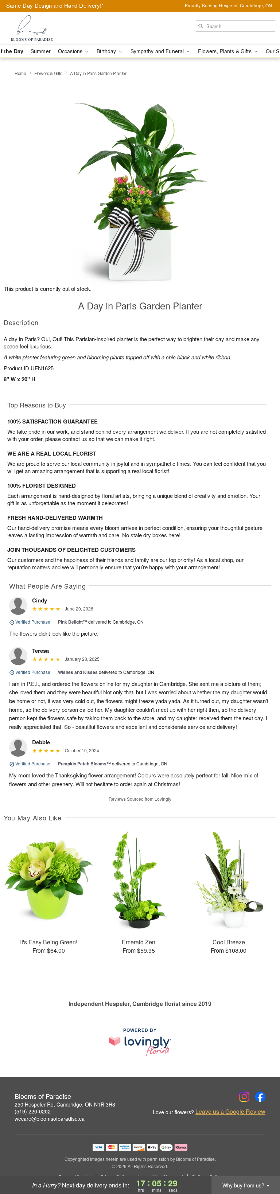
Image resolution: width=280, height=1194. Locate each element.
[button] (261, 1163)
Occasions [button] (71, 51)
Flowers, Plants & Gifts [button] (225, 51)
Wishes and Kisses (78, 672)
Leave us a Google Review (230, 1112)
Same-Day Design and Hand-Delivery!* (55, 5)
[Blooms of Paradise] (48, 28)
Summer (41, 51)
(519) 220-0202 (33, 1111)
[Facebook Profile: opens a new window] (260, 1097)
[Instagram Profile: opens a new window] (244, 1097)
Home (20, 73)
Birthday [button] (107, 51)
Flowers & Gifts (48, 73)
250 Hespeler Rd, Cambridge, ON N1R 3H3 (65, 1104)
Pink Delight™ (72, 622)
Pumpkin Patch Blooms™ (84, 763)
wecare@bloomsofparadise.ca (50, 1118)
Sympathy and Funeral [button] (158, 51)
